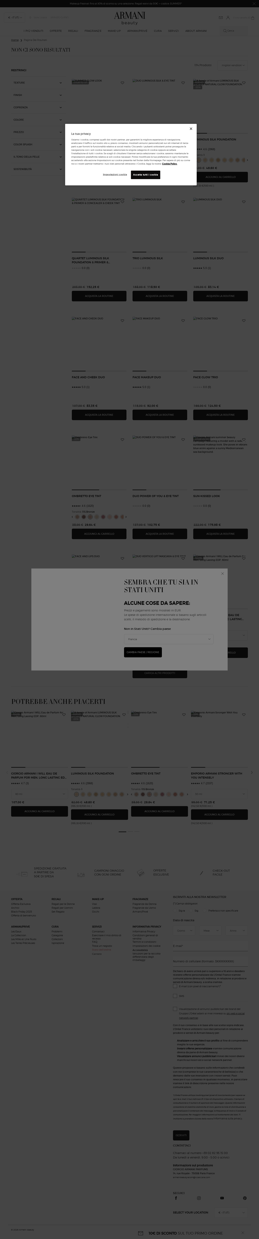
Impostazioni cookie (115, 174)
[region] (131, 154)
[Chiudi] (191, 128)
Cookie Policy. (169, 163)
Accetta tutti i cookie (145, 174)
